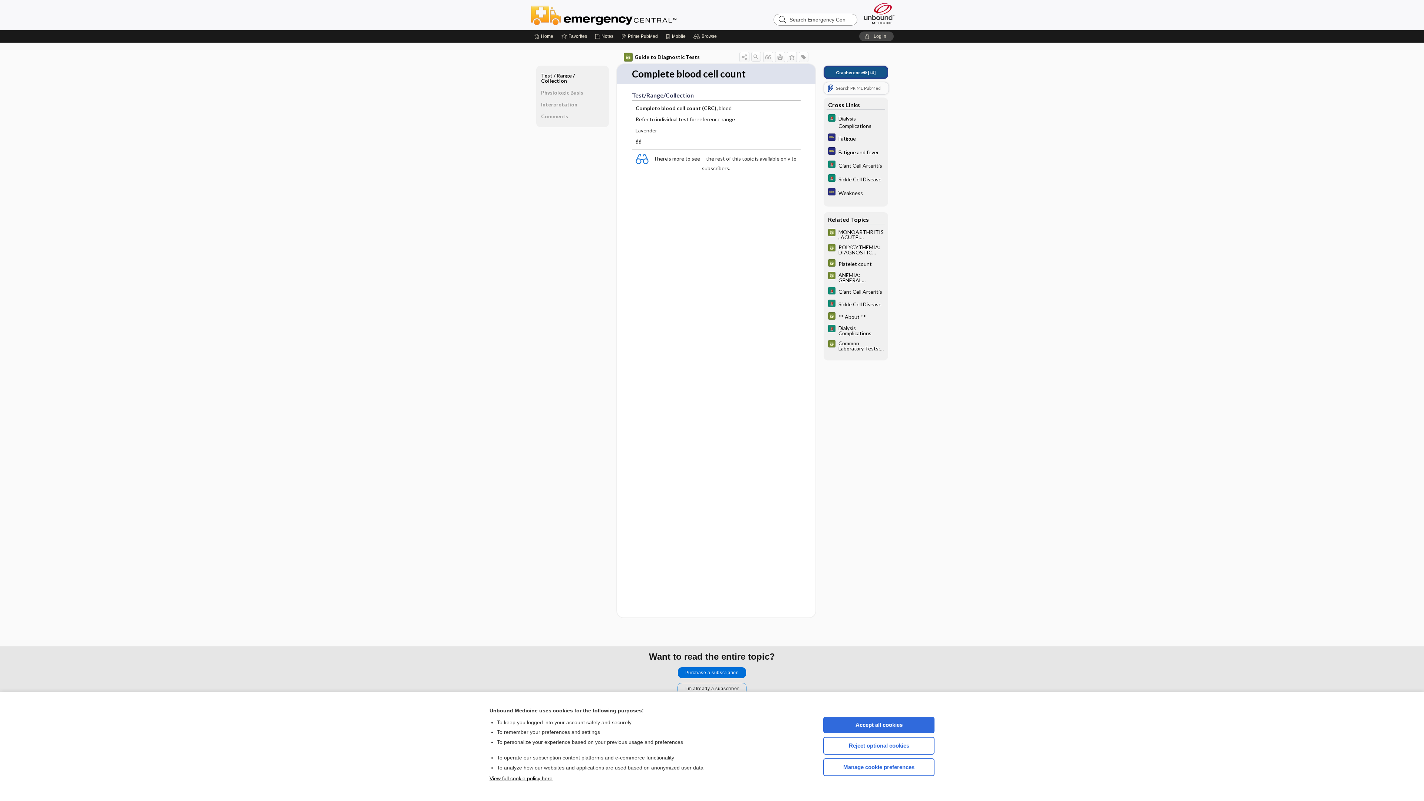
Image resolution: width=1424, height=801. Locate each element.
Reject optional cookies (879, 745)
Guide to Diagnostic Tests (667, 57)
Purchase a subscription (712, 672)
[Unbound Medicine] (879, 13)
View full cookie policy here (521, 778)
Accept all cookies (879, 725)
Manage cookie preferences (878, 767)
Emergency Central (623, 15)
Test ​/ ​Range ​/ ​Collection (558, 78)
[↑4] (856, 72)
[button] (706, 36)
